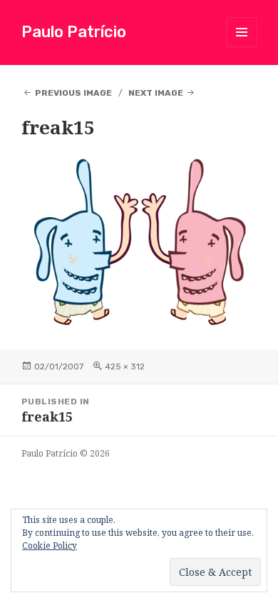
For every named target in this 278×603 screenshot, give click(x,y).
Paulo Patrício (73, 31)
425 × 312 (125, 367)
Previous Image (73, 93)
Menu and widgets (242, 46)
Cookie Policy (49, 545)
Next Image (155, 93)
